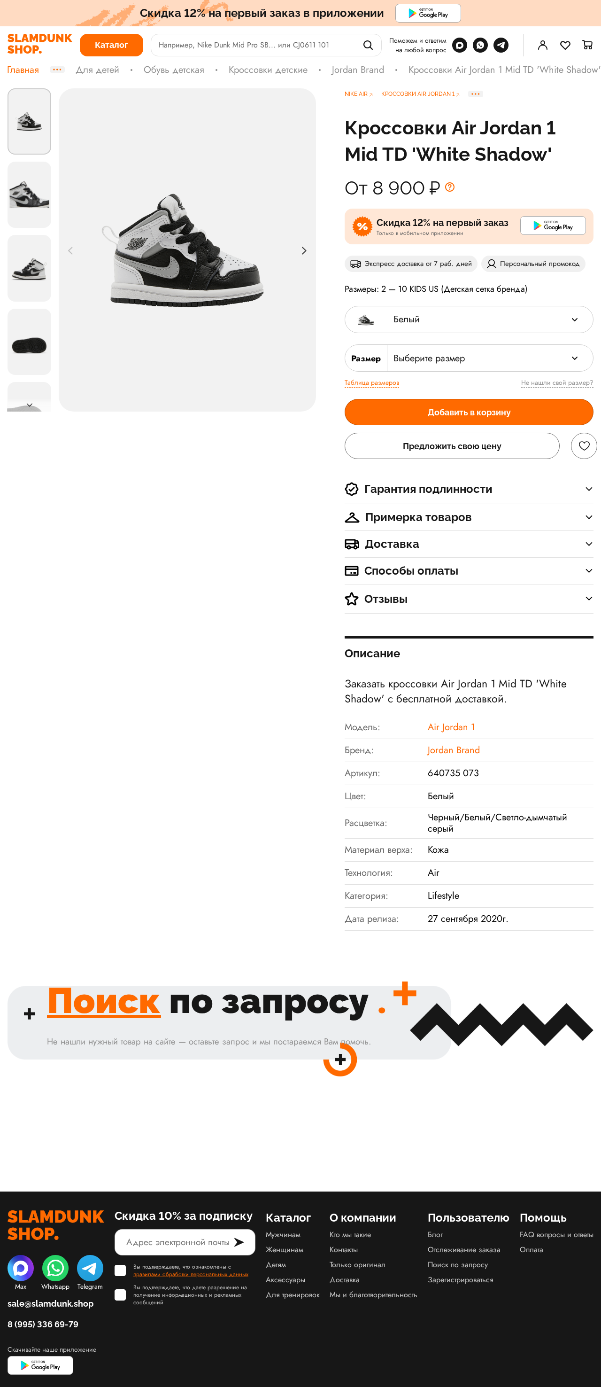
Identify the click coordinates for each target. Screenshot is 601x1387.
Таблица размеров (372, 382)
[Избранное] (565, 45)
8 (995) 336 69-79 (43, 1324)
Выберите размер (429, 358)
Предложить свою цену (452, 446)
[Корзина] (587, 45)
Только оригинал (357, 1264)
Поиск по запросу (458, 1264)
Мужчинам (283, 1234)
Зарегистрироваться (460, 1279)
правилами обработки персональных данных (190, 1274)
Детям (276, 1264)
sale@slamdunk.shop (50, 1304)
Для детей (97, 70)
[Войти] (542, 45)
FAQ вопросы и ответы (556, 1234)
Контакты (344, 1249)
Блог (435, 1234)
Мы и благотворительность (373, 1294)
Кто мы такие (350, 1234)
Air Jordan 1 (451, 727)
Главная (23, 70)
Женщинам (284, 1249)
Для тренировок (293, 1294)
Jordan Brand (358, 70)
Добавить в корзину (469, 412)
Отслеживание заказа (464, 1249)
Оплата (531, 1249)
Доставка (345, 1279)
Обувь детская (174, 70)
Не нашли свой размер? (557, 382)
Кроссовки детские (268, 70)
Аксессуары (285, 1279)
